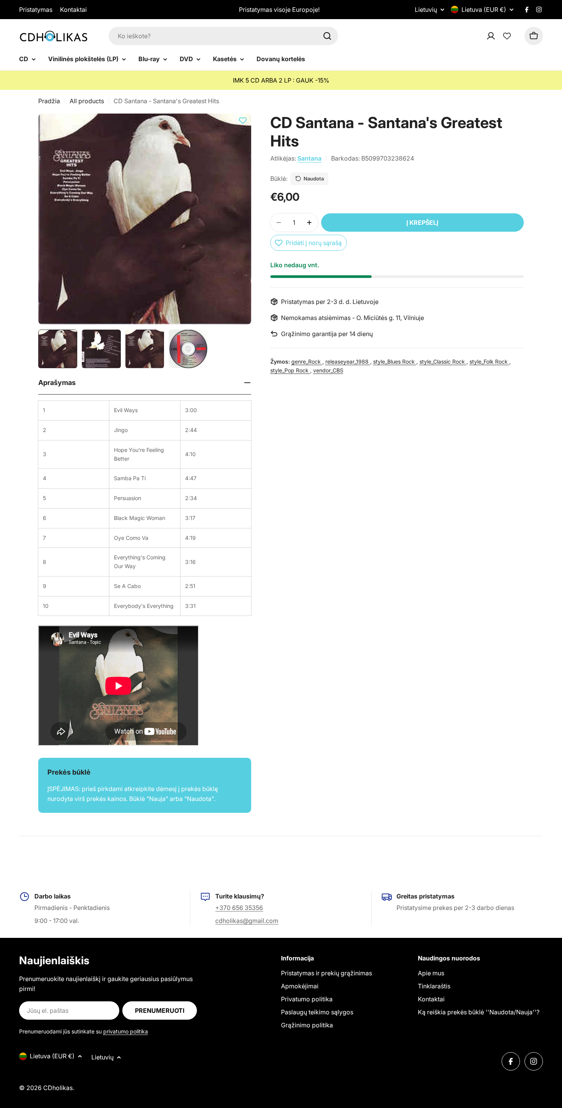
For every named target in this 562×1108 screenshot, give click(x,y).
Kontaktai (73, 9)
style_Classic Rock (442, 361)
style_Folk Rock (489, 361)
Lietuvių (426, 9)
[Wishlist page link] (507, 36)
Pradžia (49, 101)
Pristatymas (35, 9)
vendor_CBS (328, 370)
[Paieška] (327, 36)
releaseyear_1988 (347, 361)
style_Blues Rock (394, 361)
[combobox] (223, 36)
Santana (309, 158)
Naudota (314, 178)
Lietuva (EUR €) (483, 9)
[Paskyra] (500, 36)
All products (87, 101)
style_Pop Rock (290, 370)
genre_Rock (306, 361)
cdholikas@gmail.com (246, 920)
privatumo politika (125, 1031)
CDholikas (58, 1088)
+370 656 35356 (239, 907)
